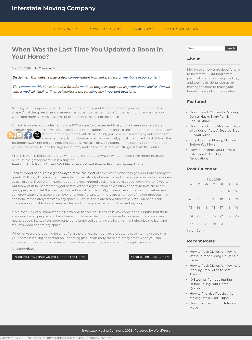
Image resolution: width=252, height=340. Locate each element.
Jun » (201, 230)
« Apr (191, 230)
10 (221, 199)
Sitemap (108, 338)
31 (221, 224)
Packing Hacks (143, 29)
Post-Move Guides (182, 29)
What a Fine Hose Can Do (150, 257)
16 (213, 207)
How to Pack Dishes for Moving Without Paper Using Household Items (214, 256)
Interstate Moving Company (53, 8)
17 (221, 207)
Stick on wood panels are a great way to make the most (53, 173)
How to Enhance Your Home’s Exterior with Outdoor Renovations (212, 154)
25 (229, 216)
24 (222, 216)
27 (191, 224)
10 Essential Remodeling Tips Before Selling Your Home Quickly (211, 284)
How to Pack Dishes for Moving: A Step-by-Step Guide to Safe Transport (215, 270)
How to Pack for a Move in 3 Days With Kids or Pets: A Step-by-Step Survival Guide (215, 130)
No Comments (44, 68)
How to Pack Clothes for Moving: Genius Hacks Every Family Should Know (214, 116)
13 (190, 207)
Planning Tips (66, 29)
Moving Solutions (104, 29)
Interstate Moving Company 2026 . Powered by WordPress (126, 330)
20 (191, 216)
